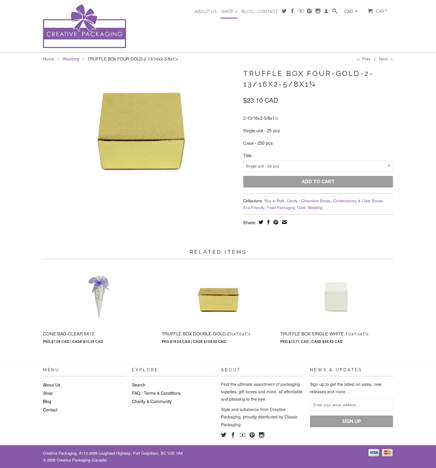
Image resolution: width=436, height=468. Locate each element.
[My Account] (326, 12)
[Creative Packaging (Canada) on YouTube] (301, 12)
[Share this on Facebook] (268, 222)
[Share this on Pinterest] (275, 222)
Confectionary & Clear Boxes (358, 200)
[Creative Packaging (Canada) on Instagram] (318, 12)
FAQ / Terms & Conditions (156, 393)
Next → (386, 59)
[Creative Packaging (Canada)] (84, 26)
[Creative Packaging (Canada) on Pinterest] (309, 12)
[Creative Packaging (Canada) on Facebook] (292, 12)
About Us (206, 11)
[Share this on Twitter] (260, 222)
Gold (301, 207)
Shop (229, 11)
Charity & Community (152, 401)
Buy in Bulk (274, 200)
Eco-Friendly (254, 207)
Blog (247, 11)
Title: (247, 155)
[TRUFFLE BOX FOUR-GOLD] (140, 131)
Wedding (71, 59)
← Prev (364, 59)
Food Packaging (281, 207)
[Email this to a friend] (284, 222)
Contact (267, 11)
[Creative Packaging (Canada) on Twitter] (284, 12)
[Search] (335, 12)
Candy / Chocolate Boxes (309, 200)
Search (138, 385)
